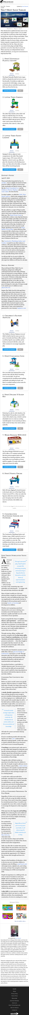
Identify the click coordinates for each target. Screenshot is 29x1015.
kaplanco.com (22, 308)
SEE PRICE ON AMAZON (9, 90)
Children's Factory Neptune (10, 190)
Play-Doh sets (5, 835)
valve (13, 738)
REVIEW (11, 74)
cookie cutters (23, 766)
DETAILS (17, 74)
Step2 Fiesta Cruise (16, 215)
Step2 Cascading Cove (12, 188)
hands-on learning (12, 603)
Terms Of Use (14, 995)
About (14, 991)
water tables (5, 191)
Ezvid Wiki (3, 6)
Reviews (8, 6)
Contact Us (14, 1010)
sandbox (4, 183)
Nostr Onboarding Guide (14, 1005)
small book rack (22, 864)
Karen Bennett (18, 938)
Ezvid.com (14, 1003)
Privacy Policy (14, 993)
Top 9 (20, 28)
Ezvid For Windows (14, 1000)
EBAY (20, 90)
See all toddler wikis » (20, 921)
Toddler (2, 7)
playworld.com (6, 287)
